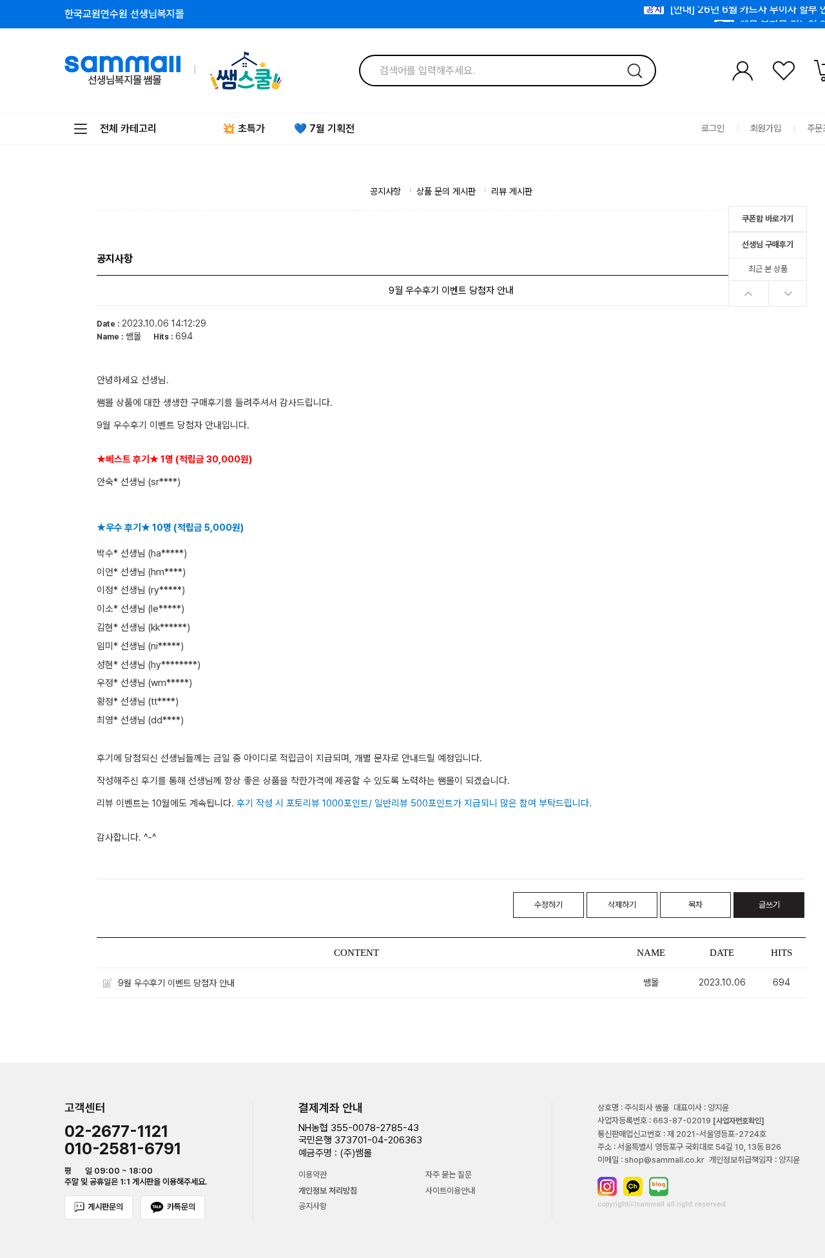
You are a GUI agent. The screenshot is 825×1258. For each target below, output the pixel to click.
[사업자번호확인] (738, 1120)
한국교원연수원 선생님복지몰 (124, 14)
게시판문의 (105, 1207)
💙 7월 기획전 (324, 128)
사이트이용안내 (450, 1191)
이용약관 (312, 1174)
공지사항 (385, 191)
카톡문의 (181, 1207)
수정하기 (548, 905)
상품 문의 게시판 (446, 191)
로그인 (712, 128)
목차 (695, 905)
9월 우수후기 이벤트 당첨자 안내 (176, 983)
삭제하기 (622, 905)
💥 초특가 (243, 128)
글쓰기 (769, 905)
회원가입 (765, 128)
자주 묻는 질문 (448, 1174)
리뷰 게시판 (511, 191)
